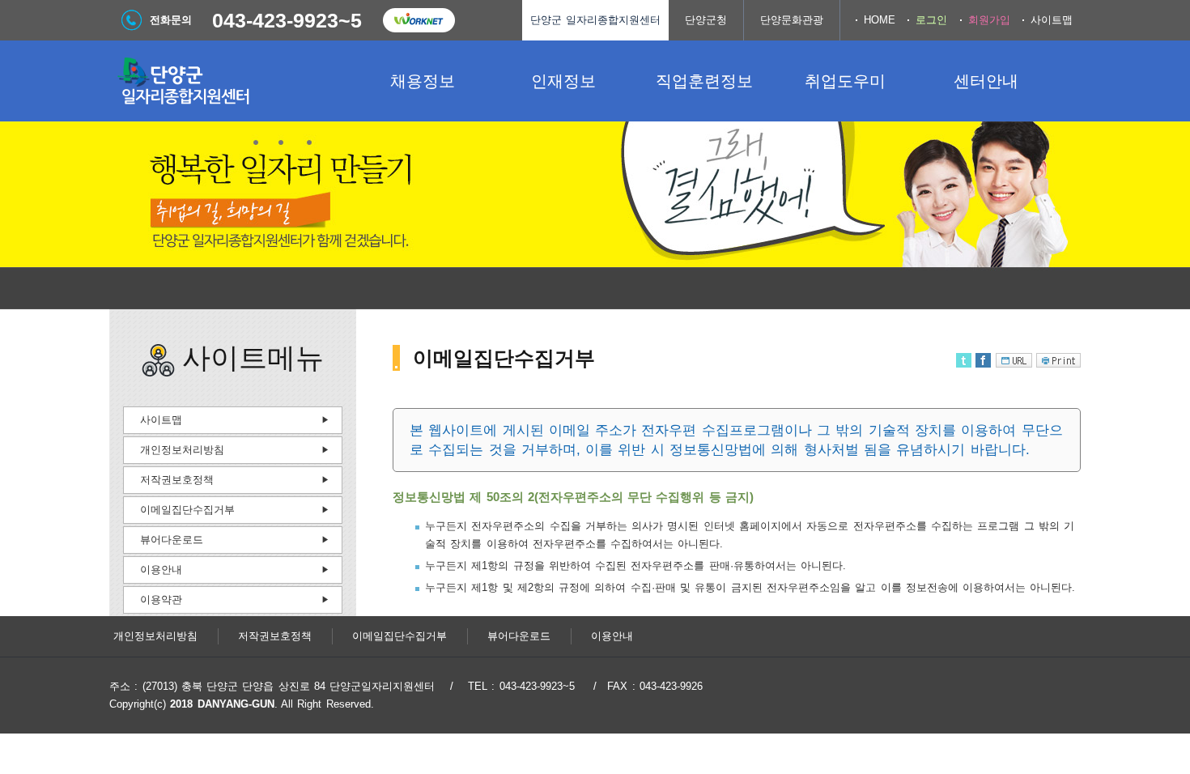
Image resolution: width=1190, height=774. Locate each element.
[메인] (230, 80)
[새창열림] (418, 20)
